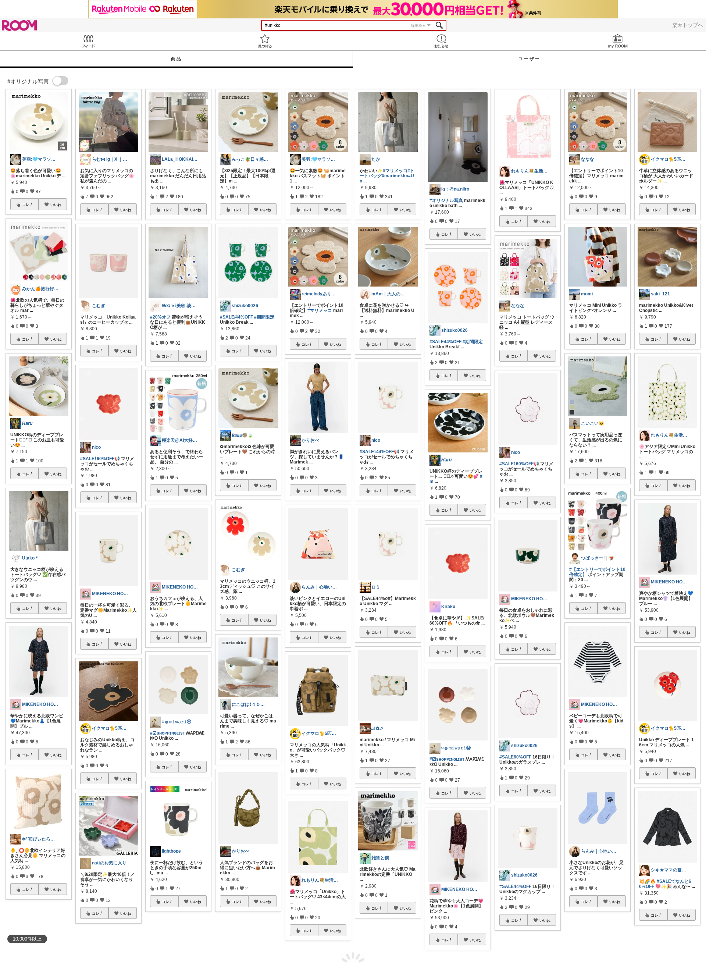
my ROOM (618, 41)
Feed (88, 41)
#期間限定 (264, 317)
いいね (55, 204)
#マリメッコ (319, 310)
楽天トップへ (687, 25)
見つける (264, 41)
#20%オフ (160, 317)
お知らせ (441, 41)
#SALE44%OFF (445, 341)
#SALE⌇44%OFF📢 (379, 451)
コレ (25, 204)
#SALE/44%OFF (236, 317)
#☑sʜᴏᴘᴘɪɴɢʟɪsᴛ (167, 733)
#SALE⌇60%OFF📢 (100, 458)
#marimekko (395, 175)
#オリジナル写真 (446, 200)
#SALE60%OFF (515, 757)
